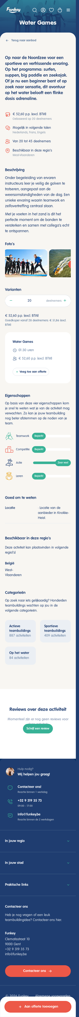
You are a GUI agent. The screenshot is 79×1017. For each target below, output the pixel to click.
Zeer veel (63, 463)
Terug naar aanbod (23, 40)
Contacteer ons (34, 971)
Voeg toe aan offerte (33, 371)
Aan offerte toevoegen (41, 1006)
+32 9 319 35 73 (30, 800)
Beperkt (39, 436)
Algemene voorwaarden (52, 996)
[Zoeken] (34, 10)
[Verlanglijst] (51, 10)
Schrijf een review (38, 728)
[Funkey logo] (13, 10)
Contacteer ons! (29, 787)
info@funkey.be (29, 814)
